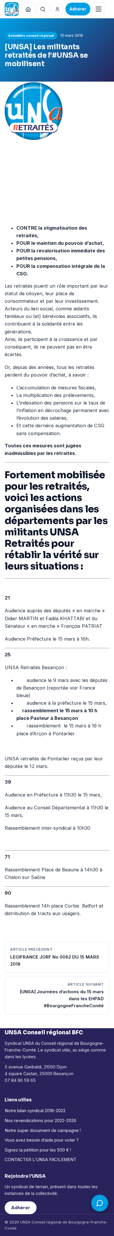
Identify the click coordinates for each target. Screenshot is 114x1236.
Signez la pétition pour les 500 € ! (38, 1150)
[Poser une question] (99, 1203)
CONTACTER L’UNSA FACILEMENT (40, 1159)
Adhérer (20, 1207)
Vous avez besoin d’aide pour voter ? (42, 1140)
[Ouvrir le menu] (98, 9)
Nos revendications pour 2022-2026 (40, 1120)
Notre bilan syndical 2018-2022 (35, 1110)
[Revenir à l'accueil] (28, 9)
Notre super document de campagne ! (43, 1130)
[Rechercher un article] (42, 9)
